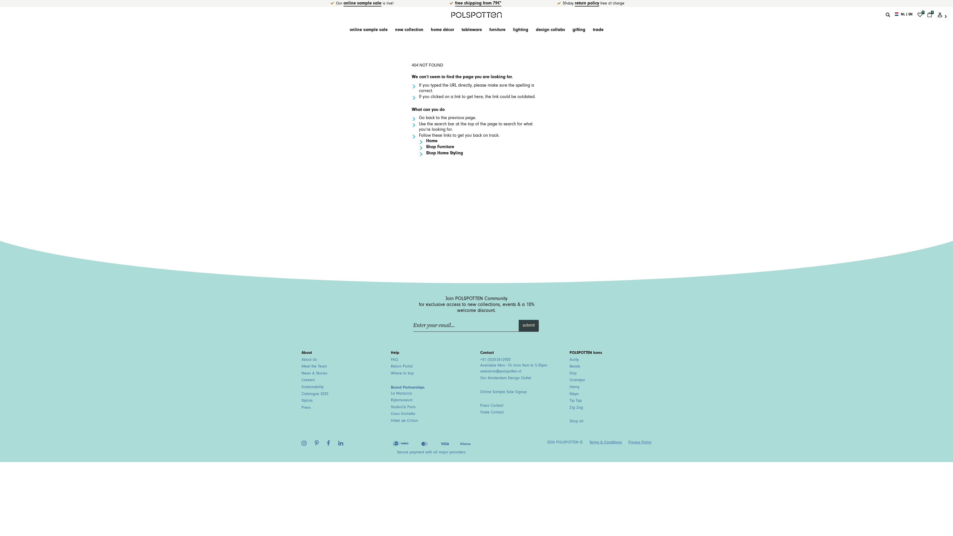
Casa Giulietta (403, 414)
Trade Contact (492, 413)
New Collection (409, 30)
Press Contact (491, 406)
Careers (308, 380)
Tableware (472, 30)
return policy (587, 3)
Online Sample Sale (362, 3)
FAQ (394, 360)
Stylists (307, 401)
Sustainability (313, 387)
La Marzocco (401, 394)
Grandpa (577, 380)
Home (432, 141)
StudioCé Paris (403, 407)
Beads (575, 367)
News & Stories (314, 374)
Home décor (442, 30)
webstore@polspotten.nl (500, 372)
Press (306, 408)
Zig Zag (576, 408)
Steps (574, 394)
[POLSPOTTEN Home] (476, 15)
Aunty (574, 360)
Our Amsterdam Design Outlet (505, 378)
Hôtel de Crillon (404, 421)
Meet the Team (314, 367)
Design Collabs (550, 30)
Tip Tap (576, 401)
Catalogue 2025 (315, 394)
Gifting (579, 30)
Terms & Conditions (605, 443)
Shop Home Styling (444, 153)
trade (598, 30)
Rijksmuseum (401, 400)
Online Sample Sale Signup (503, 392)
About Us (309, 360)
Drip (573, 374)
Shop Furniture (440, 147)
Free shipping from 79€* (478, 3)
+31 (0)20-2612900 (495, 360)
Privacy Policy (639, 443)
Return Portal (402, 367)
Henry (574, 387)
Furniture (497, 30)
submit (529, 326)
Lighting (520, 30)
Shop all (576, 422)
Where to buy (402, 374)
